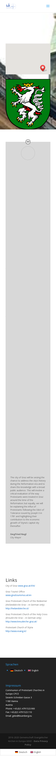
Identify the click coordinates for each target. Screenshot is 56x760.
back (12, 641)
